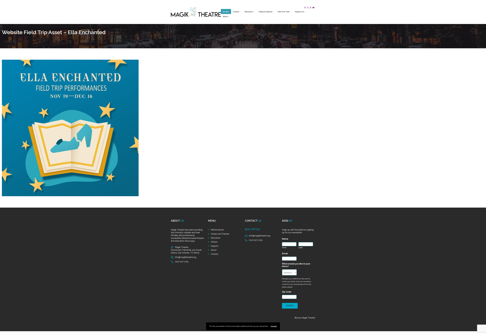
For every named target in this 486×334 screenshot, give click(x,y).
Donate (226, 12)
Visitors (214, 242)
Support (214, 246)
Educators (249, 12)
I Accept (273, 326)
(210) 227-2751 (182, 261)
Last (301, 248)
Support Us (299, 12)
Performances (217, 230)
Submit (290, 305)
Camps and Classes (220, 234)
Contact (214, 254)
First (284, 248)
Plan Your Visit (283, 12)
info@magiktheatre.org (185, 257)
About (225, 16)
